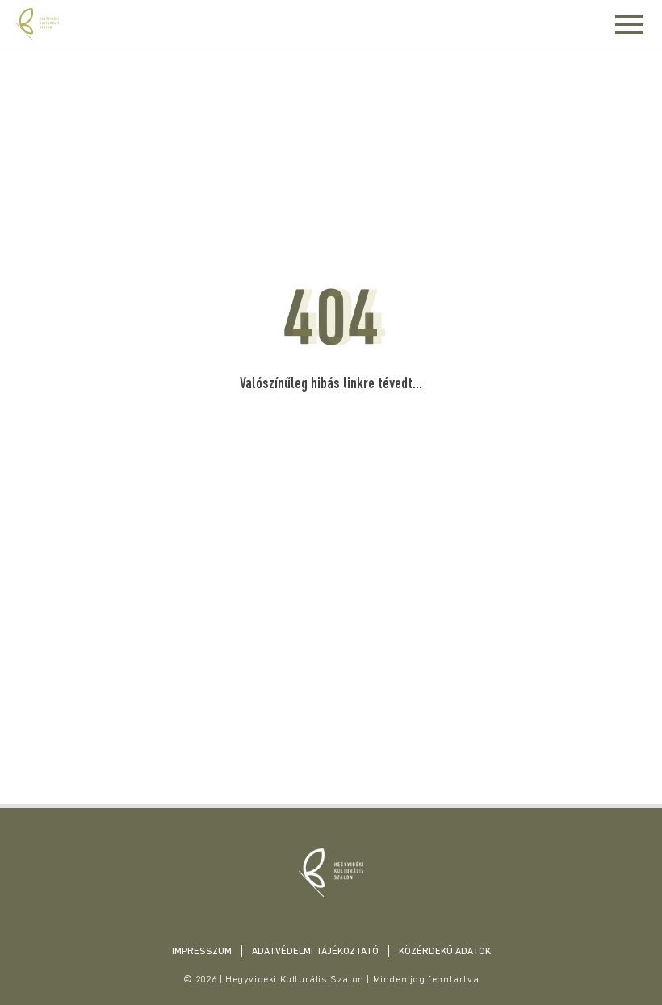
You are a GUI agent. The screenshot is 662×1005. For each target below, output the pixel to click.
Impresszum (202, 952)
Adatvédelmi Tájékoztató (315, 952)
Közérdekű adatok (445, 952)
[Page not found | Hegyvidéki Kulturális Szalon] (331, 872)
